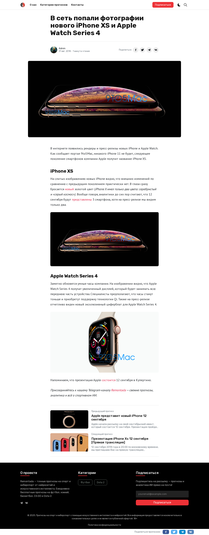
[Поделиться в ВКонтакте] (156, 50)
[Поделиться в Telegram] (149, 50)
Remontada (118, 390)
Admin (62, 48)
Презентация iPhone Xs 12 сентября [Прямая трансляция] (119, 440)
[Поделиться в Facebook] (135, 50)
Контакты (77, 4)
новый (69, 189)
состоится (109, 380)
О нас (33, 4)
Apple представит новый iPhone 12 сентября (119, 417)
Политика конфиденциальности (104, 525)
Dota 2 (100, 482)
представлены (82, 199)
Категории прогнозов (53, 4)
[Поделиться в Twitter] (142, 50)
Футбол (85, 482)
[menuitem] (33, 5)
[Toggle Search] (185, 5)
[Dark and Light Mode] (179, 5)
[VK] (26, 502)
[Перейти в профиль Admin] (53, 49)
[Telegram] (21, 502)
